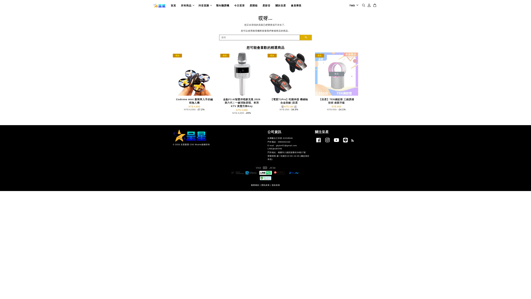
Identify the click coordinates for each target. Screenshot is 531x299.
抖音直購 (204, 5)
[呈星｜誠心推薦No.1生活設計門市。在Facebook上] (318, 143)
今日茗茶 (239, 5)
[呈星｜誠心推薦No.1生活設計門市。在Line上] (345, 143)
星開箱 (254, 5)
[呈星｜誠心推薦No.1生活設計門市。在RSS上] (352, 141)
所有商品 (186, 5)
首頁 (173, 5)
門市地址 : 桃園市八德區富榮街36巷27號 (287, 152)
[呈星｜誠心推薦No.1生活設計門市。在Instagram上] (327, 143)
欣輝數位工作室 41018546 (280, 138)
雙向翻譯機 (222, 5)
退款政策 (276, 185)
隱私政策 (265, 185)
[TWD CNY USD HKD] (353, 5)
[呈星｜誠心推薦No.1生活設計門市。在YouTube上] (336, 143)
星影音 (266, 5)
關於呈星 (280, 5)
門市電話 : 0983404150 (279, 142)
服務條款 (255, 185)
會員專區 (296, 5)
